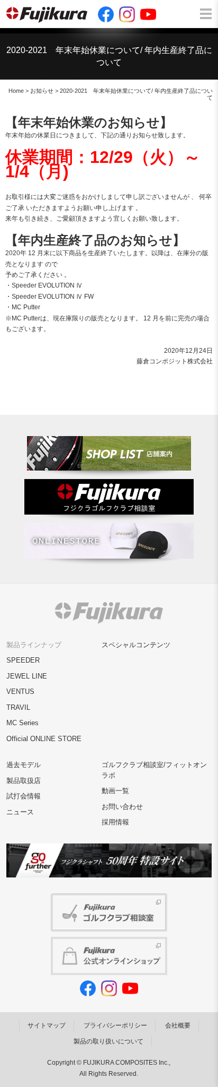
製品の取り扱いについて (108, 1041)
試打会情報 (23, 796)
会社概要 (177, 1025)
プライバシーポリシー (115, 1025)
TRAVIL (18, 707)
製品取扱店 (23, 781)
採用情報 (115, 822)
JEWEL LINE (26, 676)
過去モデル (23, 765)
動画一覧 (115, 791)
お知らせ (41, 91)
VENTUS (20, 691)
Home (16, 91)
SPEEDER (23, 660)
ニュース (20, 812)
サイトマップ (47, 1025)
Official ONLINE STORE (43, 739)
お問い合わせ (122, 807)
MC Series (22, 723)
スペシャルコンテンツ (136, 645)
